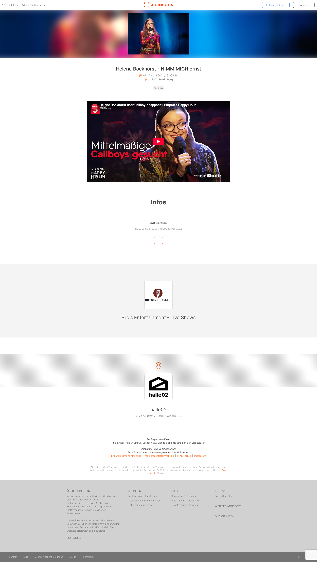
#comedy (158, 88)
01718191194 (184, 455)
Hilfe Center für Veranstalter (186, 500)
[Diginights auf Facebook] (298, 556)
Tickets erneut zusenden (184, 505)
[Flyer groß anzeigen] (158, 33)
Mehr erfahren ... (76, 538)
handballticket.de (224, 515)
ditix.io (218, 511)
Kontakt (13, 556)
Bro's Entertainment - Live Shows (159, 317)
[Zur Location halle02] (158, 387)
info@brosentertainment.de (159, 455)
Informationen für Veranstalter (144, 500)
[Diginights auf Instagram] (302, 556)
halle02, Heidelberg (160, 79)
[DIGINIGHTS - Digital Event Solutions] (158, 5)
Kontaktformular (223, 496)
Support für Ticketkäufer (184, 496)
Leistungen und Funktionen (142, 496)
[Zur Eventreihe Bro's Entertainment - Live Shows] (158, 294)
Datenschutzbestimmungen (49, 556)
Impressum (200, 455)
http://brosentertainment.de (126, 455)
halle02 (158, 409)
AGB (25, 556)
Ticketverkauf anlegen (140, 505)
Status (73, 556)
